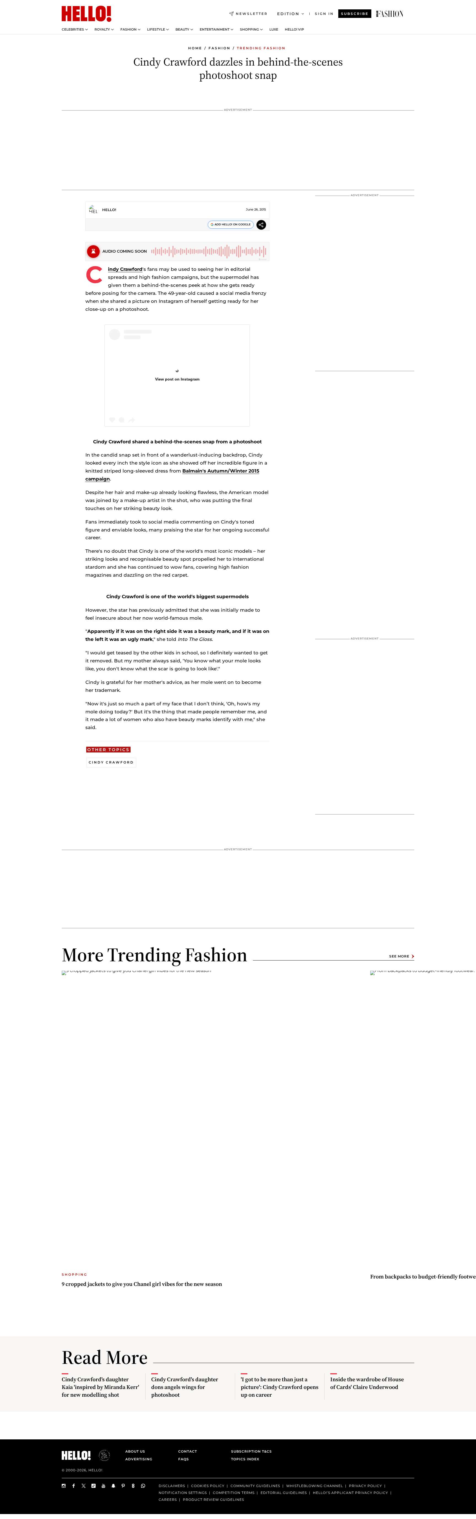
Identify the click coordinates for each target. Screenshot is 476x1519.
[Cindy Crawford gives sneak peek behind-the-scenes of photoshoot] (389, 13)
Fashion (128, 29)
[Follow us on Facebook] (74, 1486)
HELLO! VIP (294, 29)
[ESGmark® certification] (101, 1455)
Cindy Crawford (125, 269)
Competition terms (234, 1492)
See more (399, 956)
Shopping (249, 29)
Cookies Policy (208, 1486)
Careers (168, 1499)
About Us (135, 1451)
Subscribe (355, 14)
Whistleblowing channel (314, 1486)
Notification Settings (183, 1492)
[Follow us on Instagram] (64, 1486)
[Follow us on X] (84, 1486)
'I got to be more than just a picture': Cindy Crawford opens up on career (279, 1387)
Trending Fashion (261, 48)
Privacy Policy (365, 1486)
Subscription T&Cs (250, 1451)
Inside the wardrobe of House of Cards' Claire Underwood (367, 1383)
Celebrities (73, 29)
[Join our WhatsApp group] (143, 1486)
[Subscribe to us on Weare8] (133, 1486)
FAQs (183, 1459)
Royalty (102, 29)
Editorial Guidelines (284, 1492)
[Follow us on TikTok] (93, 1486)
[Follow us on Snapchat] (113, 1486)
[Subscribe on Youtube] (103, 1486)
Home (195, 48)
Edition (288, 13)
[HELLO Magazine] (86, 14)
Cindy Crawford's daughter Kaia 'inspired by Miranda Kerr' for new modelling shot (100, 1387)
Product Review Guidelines (213, 1499)
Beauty (182, 29)
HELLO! (109, 209)
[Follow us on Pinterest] (123, 1486)
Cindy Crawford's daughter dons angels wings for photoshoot (184, 1387)
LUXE (273, 29)
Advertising (138, 1459)
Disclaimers (172, 1486)
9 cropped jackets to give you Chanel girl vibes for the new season (142, 1284)
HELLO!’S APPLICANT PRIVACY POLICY (350, 1492)
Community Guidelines (255, 1486)
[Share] (261, 226)
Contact (187, 1451)
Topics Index (245, 1459)
